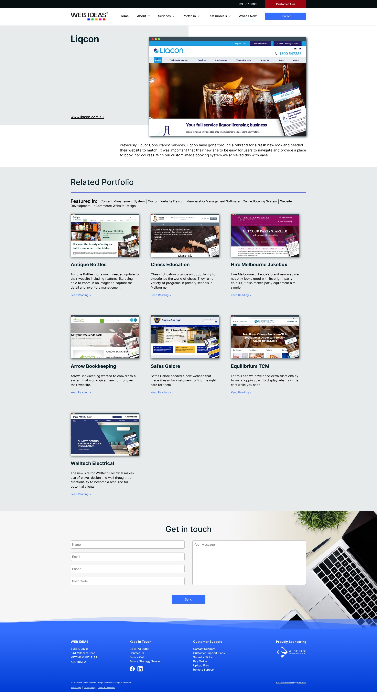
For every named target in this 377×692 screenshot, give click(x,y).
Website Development (285, 683)
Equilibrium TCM (250, 366)
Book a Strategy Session (145, 661)
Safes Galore (165, 366)
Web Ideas (301, 683)
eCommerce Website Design (115, 206)
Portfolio (189, 16)
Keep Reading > (81, 295)
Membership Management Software (213, 201)
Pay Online (200, 661)
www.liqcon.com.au (87, 117)
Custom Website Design (165, 201)
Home (124, 16)
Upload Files (201, 665)
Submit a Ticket (203, 657)
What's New (248, 16)
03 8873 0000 (248, 4)
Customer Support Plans (209, 653)
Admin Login (76, 687)
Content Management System (123, 201)
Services (164, 16)
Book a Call (137, 657)
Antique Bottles (88, 264)
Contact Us (137, 653)
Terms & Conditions (106, 687)
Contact (286, 16)
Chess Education (170, 264)
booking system (208, 155)
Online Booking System (260, 201)
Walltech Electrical (92, 463)
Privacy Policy (89, 687)
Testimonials (217, 16)
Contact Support (204, 648)
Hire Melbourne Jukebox (259, 264)
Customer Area (286, 4)
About (141, 16)
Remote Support (203, 669)
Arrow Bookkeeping (93, 366)
